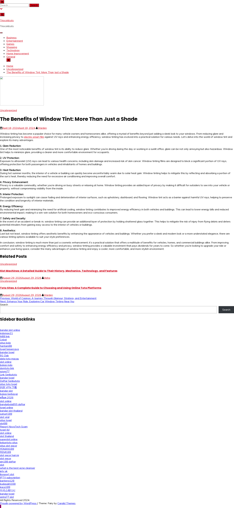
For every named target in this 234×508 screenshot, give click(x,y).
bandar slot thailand (11, 410)
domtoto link (7, 368)
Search (4, 304)
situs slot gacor (8, 445)
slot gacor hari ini (9, 455)
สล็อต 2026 (6, 397)
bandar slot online (10, 330)
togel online (6, 407)
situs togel (6, 420)
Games (10, 44)
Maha (47, 277)
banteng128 (7, 480)
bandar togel (7, 352)
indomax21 (6, 333)
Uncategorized (8, 110)
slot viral (4, 417)
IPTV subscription (10, 477)
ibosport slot (7, 474)
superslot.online (9, 439)
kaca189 (5, 487)
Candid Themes (66, 503)
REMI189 (5, 452)
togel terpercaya (9, 349)
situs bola (5, 342)
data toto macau (9, 358)
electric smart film (34, 136)
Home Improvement (17, 53)
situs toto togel (8, 384)
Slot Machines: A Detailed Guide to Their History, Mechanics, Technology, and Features (58, 271)
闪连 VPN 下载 (8, 387)
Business (11, 37)
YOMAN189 (7, 448)
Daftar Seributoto (10, 380)
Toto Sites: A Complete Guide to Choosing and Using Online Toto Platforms (50, 288)
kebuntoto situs (9, 442)
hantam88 (6, 345)
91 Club (4, 355)
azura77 (5, 371)
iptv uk (3, 471)
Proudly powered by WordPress (18, 503)
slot (2, 464)
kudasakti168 (8, 483)
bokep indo (6, 365)
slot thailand (7, 436)
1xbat (3, 339)
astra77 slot (7, 496)
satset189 (6, 413)
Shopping (11, 47)
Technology (13, 50)
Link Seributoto (8, 374)
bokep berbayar (9, 394)
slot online (5, 361)
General (10, 56)
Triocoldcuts (7, 20)
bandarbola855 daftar (12, 404)
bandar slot (6, 390)
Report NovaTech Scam (14, 426)
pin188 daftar (8, 461)
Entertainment (14, 40)
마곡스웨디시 (7, 490)
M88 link (5, 336)
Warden (42, 128)
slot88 (3, 423)
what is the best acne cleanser (17, 467)
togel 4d (4, 429)
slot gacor (5, 458)
